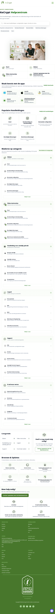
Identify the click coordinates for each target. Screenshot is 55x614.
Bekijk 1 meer (27, 285)
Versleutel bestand (19, 28)
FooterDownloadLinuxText (33, 528)
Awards (3, 556)
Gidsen (29, 558)
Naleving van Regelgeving (7, 538)
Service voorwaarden (27, 596)
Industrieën (4, 566)
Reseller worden (31, 538)
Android (30, 530)
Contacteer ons (31, 552)
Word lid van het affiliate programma (35, 540)
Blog (3, 564)
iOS (29, 532)
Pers (3, 558)
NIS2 (3, 546)
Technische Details (5, 570)
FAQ (29, 556)
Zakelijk (3, 528)
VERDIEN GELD (31, 536)
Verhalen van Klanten (6, 572)
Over (3, 552)
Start (12, 31)
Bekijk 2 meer (27, 424)
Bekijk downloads (48, 85)
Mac (29, 526)
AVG (2, 544)
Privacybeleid (27, 598)
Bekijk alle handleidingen (46, 111)
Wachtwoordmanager (41, 28)
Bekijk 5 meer (27, 196)
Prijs (2, 530)
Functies (3, 524)
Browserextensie (5, 31)
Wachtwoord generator (6, 568)
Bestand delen (29, 28)
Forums (29, 554)
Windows (30, 524)
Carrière (3, 554)
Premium (3, 526)
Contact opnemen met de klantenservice (44, 449)
